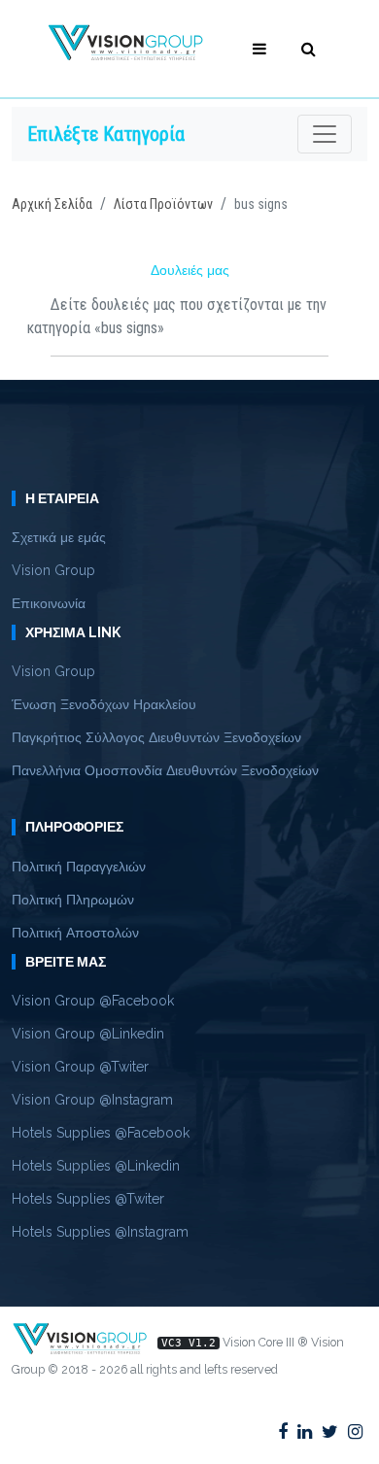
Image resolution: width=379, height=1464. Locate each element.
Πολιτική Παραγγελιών (79, 866)
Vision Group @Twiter (80, 1066)
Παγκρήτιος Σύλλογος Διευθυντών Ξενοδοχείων (156, 737)
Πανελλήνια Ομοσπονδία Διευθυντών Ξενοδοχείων (165, 770)
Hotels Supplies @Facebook (101, 1133)
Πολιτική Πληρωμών (73, 899)
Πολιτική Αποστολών (75, 932)
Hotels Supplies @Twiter (88, 1199)
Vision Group (53, 570)
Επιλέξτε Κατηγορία (106, 134)
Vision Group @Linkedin (88, 1033)
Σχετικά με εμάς (59, 537)
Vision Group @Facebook (93, 1000)
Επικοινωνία (49, 603)
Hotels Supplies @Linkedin (96, 1166)
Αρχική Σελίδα (52, 204)
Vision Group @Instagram (92, 1099)
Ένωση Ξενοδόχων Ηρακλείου (104, 704)
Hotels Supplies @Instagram (100, 1232)
